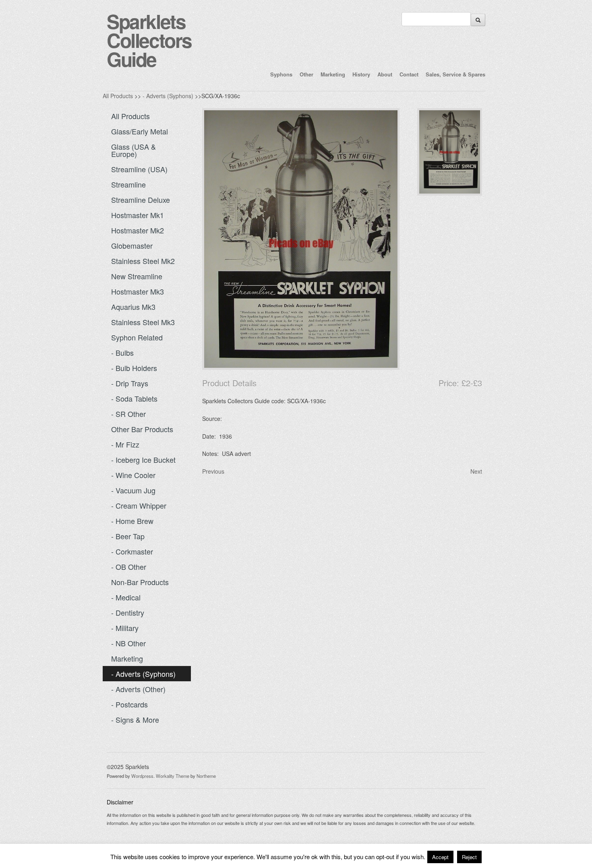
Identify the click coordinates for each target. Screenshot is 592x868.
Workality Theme (172, 776)
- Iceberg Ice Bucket (143, 459)
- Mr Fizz (125, 444)
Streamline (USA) (139, 169)
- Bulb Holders (134, 368)
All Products (118, 96)
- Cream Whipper (138, 505)
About (384, 74)
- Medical (126, 597)
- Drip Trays (129, 383)
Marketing (333, 74)
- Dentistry (127, 612)
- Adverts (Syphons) (168, 96)
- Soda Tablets (134, 398)
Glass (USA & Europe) (133, 150)
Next (476, 471)
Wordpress (142, 776)
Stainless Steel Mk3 (143, 322)
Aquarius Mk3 (133, 306)
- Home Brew (132, 520)
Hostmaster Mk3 (137, 291)
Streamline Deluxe (140, 199)
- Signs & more (135, 719)
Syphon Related (137, 337)
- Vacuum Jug (133, 490)
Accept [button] (440, 857)
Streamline (128, 184)
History (361, 74)
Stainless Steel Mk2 (143, 261)
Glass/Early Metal (139, 131)
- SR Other (128, 413)
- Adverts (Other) (138, 689)
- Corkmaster (132, 551)
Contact (408, 74)
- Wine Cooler (133, 475)
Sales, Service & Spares (455, 74)
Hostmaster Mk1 (137, 215)
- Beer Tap (128, 536)
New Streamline (136, 276)
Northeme (206, 776)
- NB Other (128, 643)
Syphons (281, 74)
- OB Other (128, 566)
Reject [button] (469, 857)
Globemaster (132, 245)
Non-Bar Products (140, 582)
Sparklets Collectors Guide (149, 40)
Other (306, 74)
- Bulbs (122, 352)
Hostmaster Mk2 (137, 230)
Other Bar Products (142, 429)
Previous (213, 471)
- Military (125, 628)
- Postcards (129, 704)
